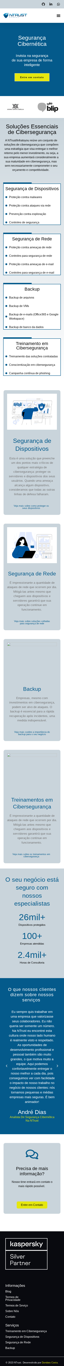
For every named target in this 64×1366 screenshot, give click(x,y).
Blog (8, 1291)
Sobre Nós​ (12, 1311)
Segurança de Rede (32, 238)
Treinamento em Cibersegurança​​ (26, 1331)
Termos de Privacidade (12, 1298)
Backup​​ (10, 1348)
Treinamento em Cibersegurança (32, 345)
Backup (32, 289)
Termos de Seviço (16, 1305)
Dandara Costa (50, 1362)
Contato (10, 1316)
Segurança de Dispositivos (32, 188)
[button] (58, 15)
